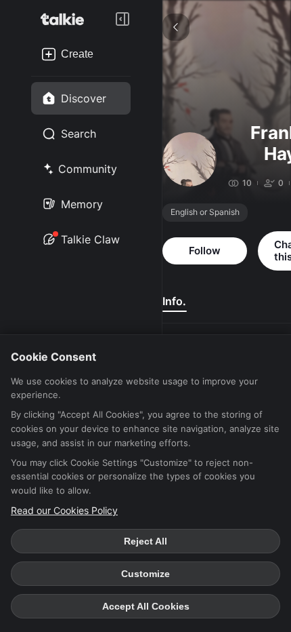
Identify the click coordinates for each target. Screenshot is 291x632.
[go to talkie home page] (66, 19)
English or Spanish (205, 212)
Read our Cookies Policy (64, 510)
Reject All (145, 541)
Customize (145, 573)
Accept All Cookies (145, 606)
